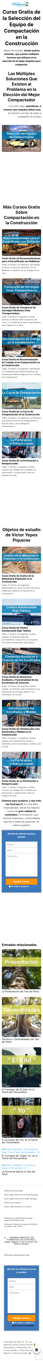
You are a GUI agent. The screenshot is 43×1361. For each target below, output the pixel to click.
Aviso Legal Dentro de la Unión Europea (21, 1195)
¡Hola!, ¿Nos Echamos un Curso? (18, 1207)
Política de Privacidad (13, 1191)
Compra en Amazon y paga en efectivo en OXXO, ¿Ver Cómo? (20, 1225)
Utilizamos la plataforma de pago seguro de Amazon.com (18, 1219)
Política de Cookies (12, 1203)
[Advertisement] (21, 178)
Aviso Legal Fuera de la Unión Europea (20, 1199)
